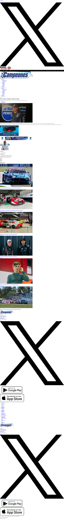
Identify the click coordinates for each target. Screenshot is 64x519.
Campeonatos (2, 412)
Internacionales (2, 410)
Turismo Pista (41, 70)
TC (19, 70)
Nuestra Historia (3, 404)
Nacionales (2, 406)
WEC (17, 70)
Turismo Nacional (34, 70)
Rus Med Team (6, 155)
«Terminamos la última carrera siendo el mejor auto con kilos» (8, 256)
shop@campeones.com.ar (2, 318)
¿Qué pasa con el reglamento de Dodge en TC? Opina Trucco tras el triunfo (10, 309)
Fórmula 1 (22, 70)
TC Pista (4, 70)
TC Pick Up (7, 70)
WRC (30, 70)
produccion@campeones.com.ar (3, 430)
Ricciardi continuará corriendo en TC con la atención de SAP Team (9, 284)
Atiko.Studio (6, 517)
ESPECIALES (2, 407)
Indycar (3, 84)
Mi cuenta (2, 422)
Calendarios (2, 411)
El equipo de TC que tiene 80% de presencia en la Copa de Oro (8, 234)
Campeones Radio (3, 414)
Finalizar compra (3, 420)
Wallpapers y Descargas (3, 415)
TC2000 (38, 70)
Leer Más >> (1, 189)
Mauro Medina (2, 155)
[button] (32, 158)
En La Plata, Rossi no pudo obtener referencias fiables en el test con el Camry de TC (11, 210)
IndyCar (28, 70)
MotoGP (25, 70)
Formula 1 (4, 83)
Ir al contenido (1, 0)
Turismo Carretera (4, 80)
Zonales (10, 70)
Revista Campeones (3, 413)
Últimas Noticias (3, 79)
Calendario (2, 86)
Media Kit (2, 403)
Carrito (2, 419)
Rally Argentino (14, 70)
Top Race (45, 70)
